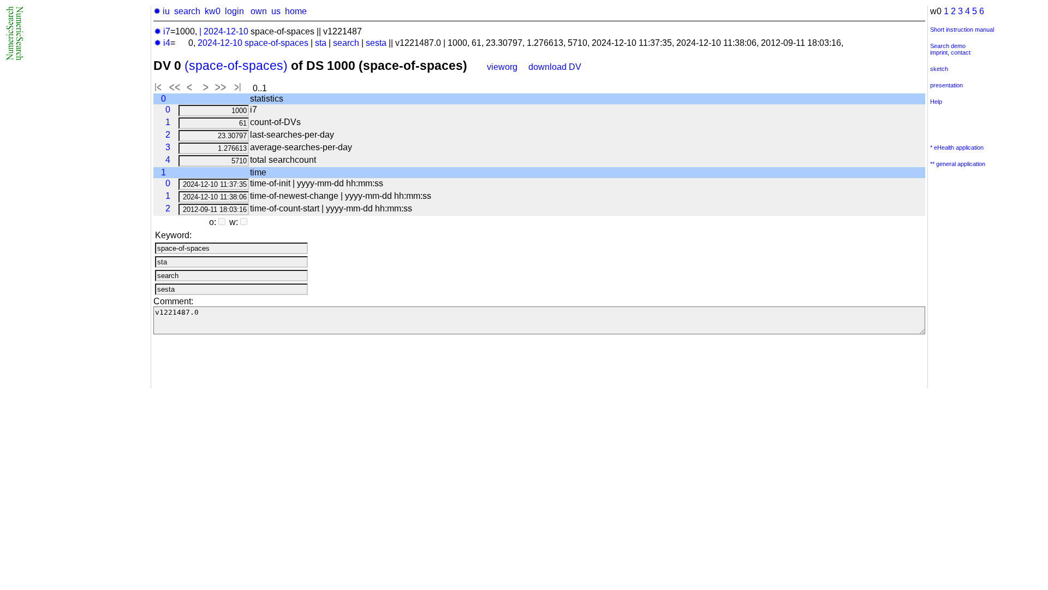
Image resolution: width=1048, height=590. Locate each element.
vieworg (502, 67)
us (276, 11)
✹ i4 (162, 43)
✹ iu (161, 11)
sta (320, 43)
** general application (957, 164)
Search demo (948, 46)
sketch (939, 69)
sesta (376, 43)
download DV (554, 67)
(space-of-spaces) (236, 65)
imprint (939, 52)
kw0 (213, 11)
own (259, 11)
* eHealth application (957, 147)
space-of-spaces (276, 43)
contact (960, 52)
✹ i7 (162, 31)
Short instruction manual (962, 29)
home (296, 11)
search (187, 11)
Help (936, 101)
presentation (946, 85)
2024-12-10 (226, 31)
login (234, 11)
